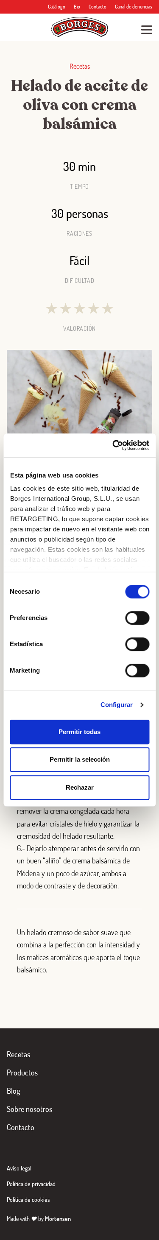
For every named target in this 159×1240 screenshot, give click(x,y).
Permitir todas (79, 731)
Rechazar (80, 787)
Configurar (116, 704)
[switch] (137, 618)
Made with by (39, 1218)
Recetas (18, 1054)
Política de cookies (28, 1199)
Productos (22, 1072)
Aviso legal (19, 1168)
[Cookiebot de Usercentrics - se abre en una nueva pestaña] (113, 445)
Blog (13, 1090)
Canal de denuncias (133, 6)
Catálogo (56, 6)
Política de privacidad (31, 1183)
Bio (77, 6)
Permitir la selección (80, 759)
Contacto (97, 6)
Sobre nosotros (29, 1109)
